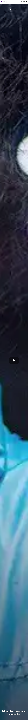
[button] (3, 2)
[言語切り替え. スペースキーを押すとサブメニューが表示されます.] (24, 1)
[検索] (22, 1)
